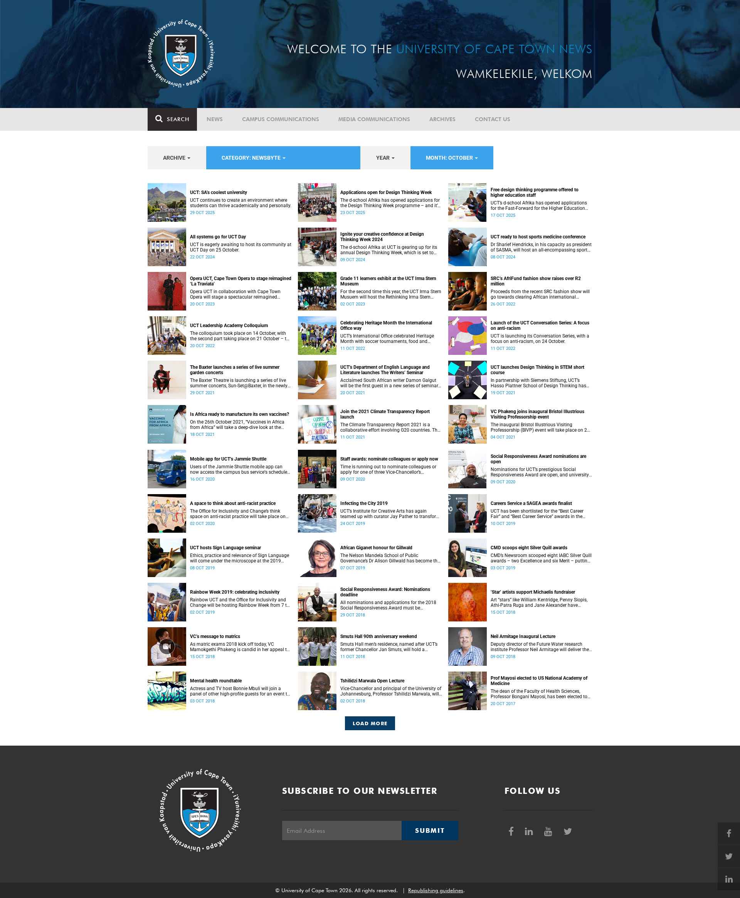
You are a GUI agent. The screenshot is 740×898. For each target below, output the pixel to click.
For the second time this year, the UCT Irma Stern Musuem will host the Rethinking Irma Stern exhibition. (390, 294)
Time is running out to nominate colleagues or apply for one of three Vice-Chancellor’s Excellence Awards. (388, 469)
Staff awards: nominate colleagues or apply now (389, 459)
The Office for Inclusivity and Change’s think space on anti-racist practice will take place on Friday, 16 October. (238, 513)
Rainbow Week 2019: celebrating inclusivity (234, 592)
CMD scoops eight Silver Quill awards (529, 547)
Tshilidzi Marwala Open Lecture (372, 681)
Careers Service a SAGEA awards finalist (531, 503)
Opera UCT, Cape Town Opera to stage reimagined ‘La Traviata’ (240, 281)
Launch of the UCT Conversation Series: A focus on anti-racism (540, 325)
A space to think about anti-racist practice (233, 503)
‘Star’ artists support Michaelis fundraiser (533, 592)
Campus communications (280, 119)
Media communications (374, 119)
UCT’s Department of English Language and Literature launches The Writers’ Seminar (385, 370)
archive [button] (175, 158)
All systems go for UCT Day (218, 237)
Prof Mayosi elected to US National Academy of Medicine (539, 680)
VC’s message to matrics (215, 636)
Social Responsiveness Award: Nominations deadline (385, 592)
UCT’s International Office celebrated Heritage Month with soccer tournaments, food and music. (387, 338)
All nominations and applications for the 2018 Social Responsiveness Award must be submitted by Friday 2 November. (388, 605)
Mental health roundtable (216, 681)
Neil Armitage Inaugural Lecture (523, 636)
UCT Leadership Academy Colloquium (229, 325)
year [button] (383, 158)
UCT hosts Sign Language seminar (225, 547)
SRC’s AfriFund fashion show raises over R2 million (536, 281)
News (215, 119)
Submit (429, 830)
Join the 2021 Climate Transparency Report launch (385, 414)
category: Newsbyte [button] (252, 158)
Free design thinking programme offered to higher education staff (535, 192)
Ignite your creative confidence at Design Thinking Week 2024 (382, 236)
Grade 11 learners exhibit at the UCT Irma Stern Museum (388, 281)
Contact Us (492, 119)
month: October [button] (450, 158)
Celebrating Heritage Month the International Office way (386, 325)
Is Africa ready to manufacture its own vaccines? (239, 414)
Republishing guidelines (435, 890)
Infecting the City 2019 (364, 503)
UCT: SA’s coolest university (218, 192)
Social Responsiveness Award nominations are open (538, 459)
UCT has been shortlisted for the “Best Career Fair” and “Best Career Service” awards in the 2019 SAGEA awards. (537, 513)
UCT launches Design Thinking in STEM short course (537, 370)
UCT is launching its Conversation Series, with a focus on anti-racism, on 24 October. (540, 338)
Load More (370, 723)
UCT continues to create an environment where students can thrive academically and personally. (240, 202)
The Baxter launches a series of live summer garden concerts (234, 370)
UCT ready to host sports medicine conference (538, 237)
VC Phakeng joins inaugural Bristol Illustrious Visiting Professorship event (537, 414)
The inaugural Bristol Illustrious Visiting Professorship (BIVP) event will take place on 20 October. (540, 427)
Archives (442, 119)
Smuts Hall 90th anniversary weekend (378, 636)
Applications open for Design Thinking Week (386, 192)
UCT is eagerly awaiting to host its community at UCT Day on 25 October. (240, 247)
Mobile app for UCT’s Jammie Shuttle (228, 459)
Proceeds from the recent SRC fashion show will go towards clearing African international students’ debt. (540, 294)
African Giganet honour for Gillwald (376, 547)
